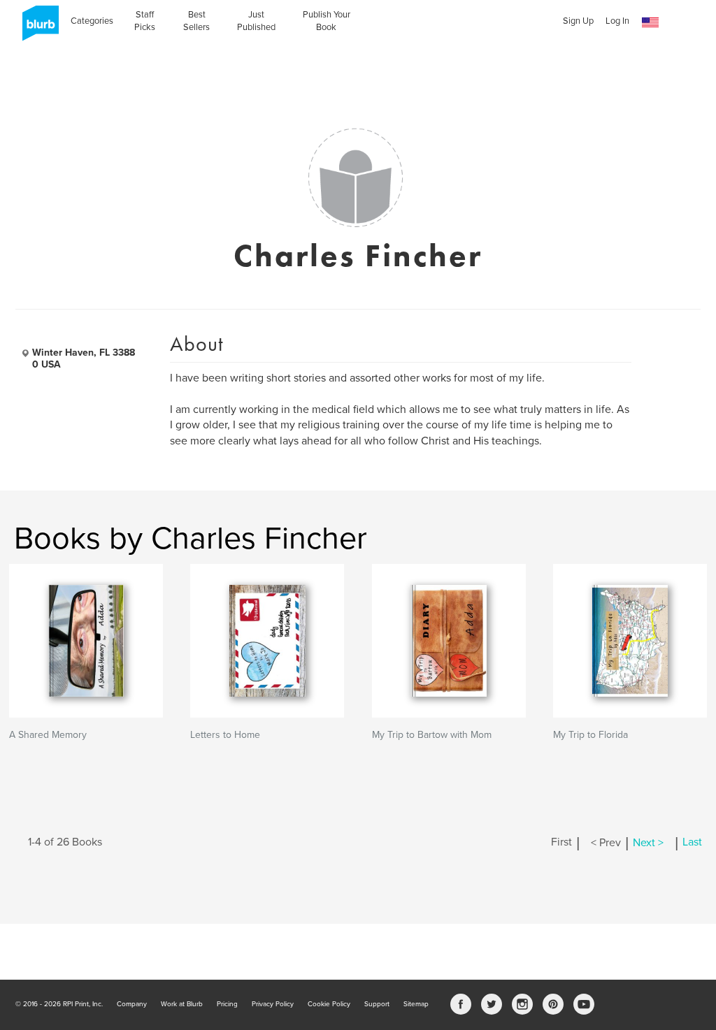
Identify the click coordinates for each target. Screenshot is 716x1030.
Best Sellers (196, 21)
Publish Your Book (326, 21)
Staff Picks (144, 21)
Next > (648, 843)
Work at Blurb (182, 1004)
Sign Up (578, 21)
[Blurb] (36, 28)
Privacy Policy (273, 1004)
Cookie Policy (329, 1004)
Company (132, 1004)
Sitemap (416, 1004)
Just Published (256, 21)
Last (692, 843)
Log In (617, 21)
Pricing (227, 1004)
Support (376, 1004)
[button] (650, 22)
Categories (92, 21)
